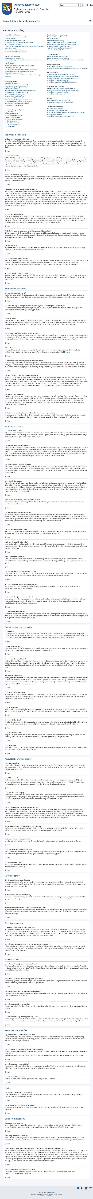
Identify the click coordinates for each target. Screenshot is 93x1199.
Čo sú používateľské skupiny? (56, 41)
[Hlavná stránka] (7, 8)
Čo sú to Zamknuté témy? (12, 125)
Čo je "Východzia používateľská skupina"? (59, 48)
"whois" (58, 1152)
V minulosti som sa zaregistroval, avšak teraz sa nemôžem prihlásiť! (25, 46)
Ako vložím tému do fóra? (12, 83)
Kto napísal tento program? (55, 108)
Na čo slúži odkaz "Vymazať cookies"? (16, 52)
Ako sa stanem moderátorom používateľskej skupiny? (63, 44)
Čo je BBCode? (9, 112)
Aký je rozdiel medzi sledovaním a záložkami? (61, 88)
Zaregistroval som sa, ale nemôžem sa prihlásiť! (19, 42)
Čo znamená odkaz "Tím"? (55, 50)
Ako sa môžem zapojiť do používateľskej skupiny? (62, 42)
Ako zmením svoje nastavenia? (14, 58)
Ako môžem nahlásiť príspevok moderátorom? (18, 100)
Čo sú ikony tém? (10, 127)
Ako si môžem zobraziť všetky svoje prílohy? (60, 102)
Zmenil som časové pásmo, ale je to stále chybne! (19, 65)
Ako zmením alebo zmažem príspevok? (16, 85)
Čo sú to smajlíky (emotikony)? (14, 115)
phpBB (40, 1194)
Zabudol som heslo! (10, 48)
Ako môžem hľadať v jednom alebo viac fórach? (61, 74)
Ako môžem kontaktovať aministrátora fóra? (60, 116)
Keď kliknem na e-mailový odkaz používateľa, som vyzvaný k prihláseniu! (23, 75)
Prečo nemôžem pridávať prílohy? (14, 96)
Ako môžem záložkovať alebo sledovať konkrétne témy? (64, 90)
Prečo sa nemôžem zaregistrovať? (15, 41)
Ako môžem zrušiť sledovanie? (56, 94)
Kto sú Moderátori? (53, 39)
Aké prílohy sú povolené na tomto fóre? (59, 100)
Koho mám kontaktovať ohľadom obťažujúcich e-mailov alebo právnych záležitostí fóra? (65, 113)
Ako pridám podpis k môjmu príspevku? (16, 87)
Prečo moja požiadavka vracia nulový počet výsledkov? (63, 76)
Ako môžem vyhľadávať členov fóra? (58, 80)
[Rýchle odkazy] (90, 21)
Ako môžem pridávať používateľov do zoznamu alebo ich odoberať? (67, 68)
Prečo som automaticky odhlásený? (15, 50)
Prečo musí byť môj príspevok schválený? (17, 103)
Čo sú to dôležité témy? (12, 123)
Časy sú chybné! (9, 64)
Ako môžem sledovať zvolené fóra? (57, 92)
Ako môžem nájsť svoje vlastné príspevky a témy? (62, 82)
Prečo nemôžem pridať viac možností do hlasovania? (20, 90)
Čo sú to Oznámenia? (11, 121)
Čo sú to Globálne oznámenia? (14, 119)
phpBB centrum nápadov (35, 1140)
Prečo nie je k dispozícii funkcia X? (57, 110)
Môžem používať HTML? (12, 113)
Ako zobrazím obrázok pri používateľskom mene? (19, 71)
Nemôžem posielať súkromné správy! (58, 56)
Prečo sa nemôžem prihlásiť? (13, 44)
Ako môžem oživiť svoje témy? (14, 105)
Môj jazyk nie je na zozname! (13, 67)
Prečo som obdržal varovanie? (14, 98)
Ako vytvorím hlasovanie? (12, 89)
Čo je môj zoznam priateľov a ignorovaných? (60, 66)
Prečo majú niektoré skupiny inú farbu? (58, 46)
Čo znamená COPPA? (11, 39)
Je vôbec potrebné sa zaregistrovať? (15, 37)
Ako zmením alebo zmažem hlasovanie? (17, 92)
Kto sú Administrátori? (54, 37)
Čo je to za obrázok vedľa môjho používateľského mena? (21, 69)
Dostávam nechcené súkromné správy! (58, 58)
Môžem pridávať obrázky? (12, 117)
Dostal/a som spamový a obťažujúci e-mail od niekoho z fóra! (65, 60)
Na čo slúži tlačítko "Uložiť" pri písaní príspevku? (19, 102)
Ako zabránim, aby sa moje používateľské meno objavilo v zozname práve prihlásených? (25, 61)
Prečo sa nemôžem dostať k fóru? (15, 94)
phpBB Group (65, 352)
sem (71, 1127)
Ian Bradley (51, 1192)
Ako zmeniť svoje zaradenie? (13, 73)
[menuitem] (87, 5)
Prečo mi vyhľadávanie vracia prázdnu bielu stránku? (63, 78)
